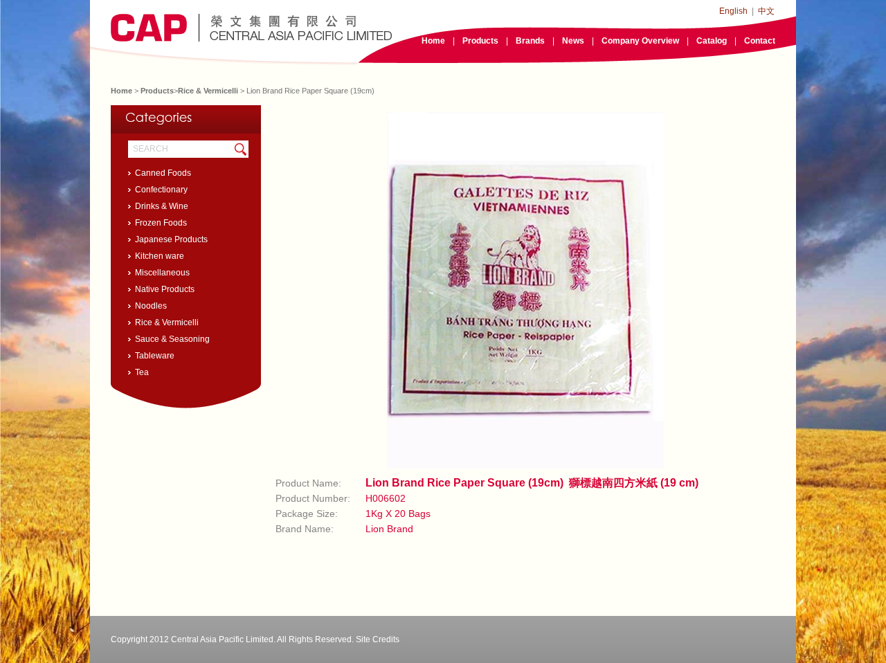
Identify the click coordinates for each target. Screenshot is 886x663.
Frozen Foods (161, 223)
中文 (766, 11)
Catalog (711, 41)
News (573, 41)
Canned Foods (163, 173)
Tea (142, 372)
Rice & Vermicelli (208, 91)
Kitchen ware (159, 256)
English (733, 11)
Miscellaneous (162, 273)
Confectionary (161, 189)
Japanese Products (171, 239)
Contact (759, 41)
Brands (530, 41)
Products (480, 41)
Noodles (151, 306)
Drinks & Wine (161, 206)
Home (433, 41)
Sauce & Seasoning (172, 339)
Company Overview (640, 41)
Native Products (165, 289)
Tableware (154, 356)
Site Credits (377, 639)
